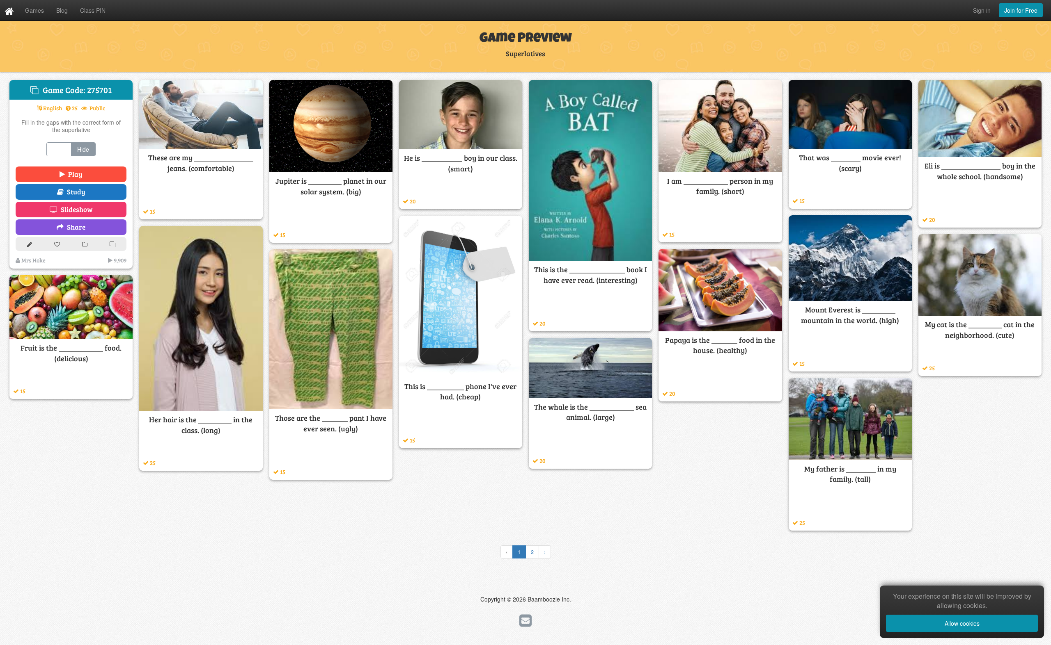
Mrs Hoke (33, 260)
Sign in (982, 10)
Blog (62, 10)
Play (74, 174)
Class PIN (93, 10)
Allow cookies (962, 623)
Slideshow (75, 209)
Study (74, 191)
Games (34, 10)
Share (74, 227)
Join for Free (1020, 10)
